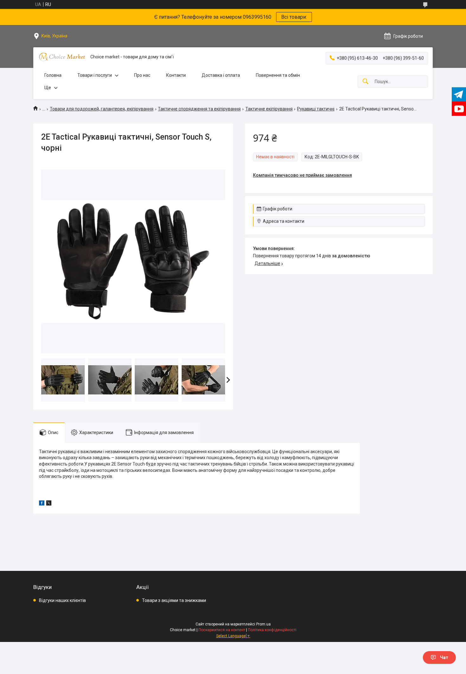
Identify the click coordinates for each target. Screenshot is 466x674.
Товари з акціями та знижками (174, 600)
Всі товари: (294, 17)
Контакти (176, 75)
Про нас (142, 75)
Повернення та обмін (278, 75)
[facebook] (41, 503)
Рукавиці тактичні (315, 108)
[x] (48, 503)
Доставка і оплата (221, 75)
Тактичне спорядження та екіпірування (199, 108)
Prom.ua (263, 624)
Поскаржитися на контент (221, 630)
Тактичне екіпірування (269, 108)
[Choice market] (62, 57)
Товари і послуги (94, 75)
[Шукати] (365, 82)
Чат (444, 657)
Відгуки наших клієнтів (62, 600)
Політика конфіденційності (272, 630)
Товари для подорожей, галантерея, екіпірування (101, 108)
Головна (52, 75)
